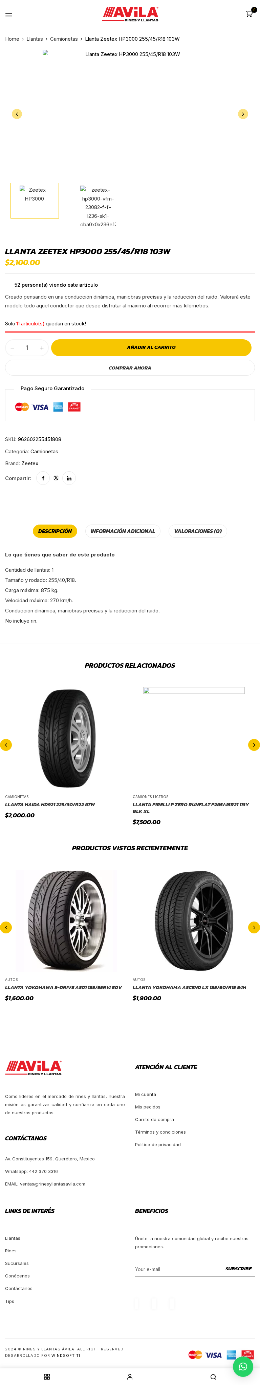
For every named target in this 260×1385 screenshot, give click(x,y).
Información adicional (123, 531)
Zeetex (29, 463)
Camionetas (64, 39)
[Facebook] (43, 478)
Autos (11, 980)
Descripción (55, 531)
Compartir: (18, 478)
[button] (250, 14)
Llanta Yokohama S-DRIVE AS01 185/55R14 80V (63, 987)
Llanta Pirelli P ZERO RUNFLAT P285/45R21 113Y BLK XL (191, 807)
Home (12, 39)
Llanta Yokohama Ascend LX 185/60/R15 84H (189, 987)
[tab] (55, 531)
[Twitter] (56, 478)
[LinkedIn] (69, 478)
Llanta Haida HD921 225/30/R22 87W (50, 804)
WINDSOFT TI (65, 1355)
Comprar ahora (130, 368)
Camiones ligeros (151, 797)
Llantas (34, 39)
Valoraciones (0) (198, 531)
